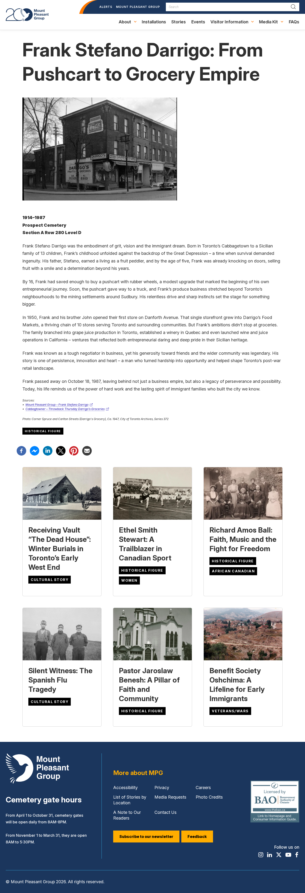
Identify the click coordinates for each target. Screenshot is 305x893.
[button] (127, 22)
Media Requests (170, 798)
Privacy (162, 788)
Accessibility (125, 788)
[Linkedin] (47, 450)
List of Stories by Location (129, 800)
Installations (154, 21)
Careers (204, 788)
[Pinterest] (74, 450)
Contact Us (165, 812)
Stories (178, 21)
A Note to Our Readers (127, 815)
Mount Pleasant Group (138, 9)
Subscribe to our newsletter (149, 838)
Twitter (61, 451)
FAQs (294, 21)
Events (198, 21)
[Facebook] (21, 450)
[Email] (87, 450)
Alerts (105, 7)
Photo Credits (209, 797)
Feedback (197, 836)
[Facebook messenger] (34, 450)
